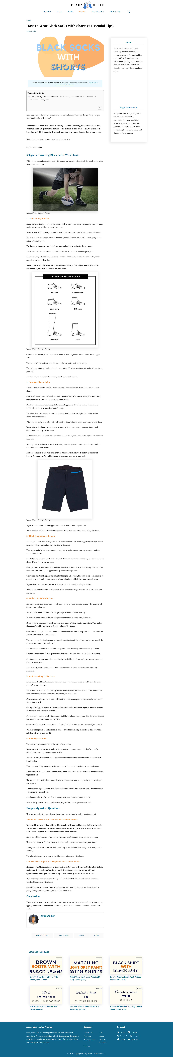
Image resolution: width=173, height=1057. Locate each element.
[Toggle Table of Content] (99, 108)
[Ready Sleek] (87, 5)
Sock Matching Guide (67, 96)
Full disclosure (70, 85)
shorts (81, 935)
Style (28, 20)
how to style (63, 935)
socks (96, 935)
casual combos (42, 935)
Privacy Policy (99, 1053)
